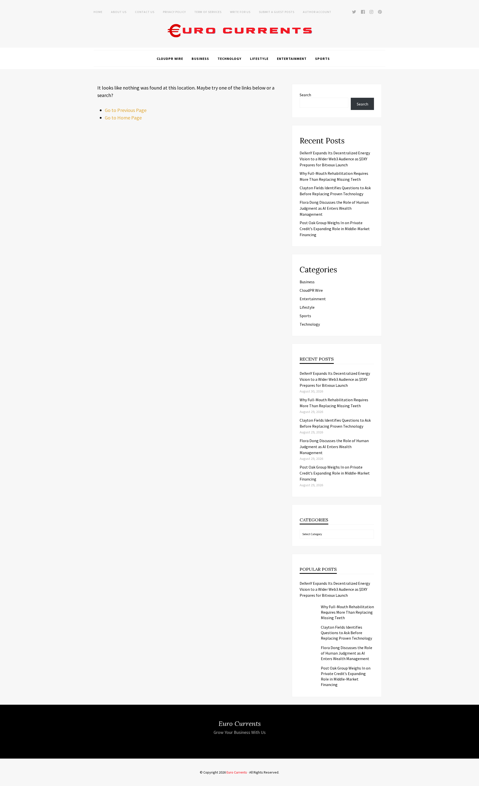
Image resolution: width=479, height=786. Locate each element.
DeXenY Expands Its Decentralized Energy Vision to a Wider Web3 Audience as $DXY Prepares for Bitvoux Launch (335, 158)
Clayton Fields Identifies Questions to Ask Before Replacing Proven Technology (346, 633)
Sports (322, 58)
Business (200, 58)
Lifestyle (259, 58)
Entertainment (292, 58)
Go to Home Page (123, 117)
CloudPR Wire (170, 58)
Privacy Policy (174, 12)
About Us (118, 12)
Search (305, 94)
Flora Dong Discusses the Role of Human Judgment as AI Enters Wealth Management (334, 208)
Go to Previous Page (125, 110)
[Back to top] (474, 781)
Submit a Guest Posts (276, 12)
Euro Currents (237, 772)
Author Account (317, 12)
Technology (229, 58)
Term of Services (208, 12)
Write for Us (240, 12)
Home (98, 12)
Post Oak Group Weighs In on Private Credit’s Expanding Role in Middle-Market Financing (335, 228)
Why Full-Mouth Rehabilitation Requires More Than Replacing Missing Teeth (347, 612)
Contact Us (144, 12)
